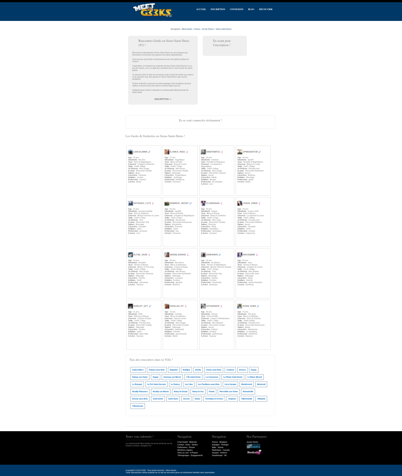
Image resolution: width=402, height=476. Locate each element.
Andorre (223, 453)
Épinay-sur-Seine (140, 377)
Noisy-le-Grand (180, 391)
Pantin (212, 391)
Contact (180, 445)
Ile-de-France (208, 29)
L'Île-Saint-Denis (193, 377)
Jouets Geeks (252, 442)
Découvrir (265, 9)
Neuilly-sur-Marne (161, 391)
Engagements (197, 455)
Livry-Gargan (230, 384)
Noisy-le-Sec (198, 391)
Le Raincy (175, 384)
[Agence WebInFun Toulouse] (253, 448)
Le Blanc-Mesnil (254, 377)
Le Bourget (137, 384)
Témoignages (183, 455)
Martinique (216, 450)
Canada (226, 450)
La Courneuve (212, 377)
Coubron (230, 370)
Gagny (155, 377)
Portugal (224, 445)
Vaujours (232, 399)
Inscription (218, 9)
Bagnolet (174, 370)
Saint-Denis (158, 399)
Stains (197, 399)
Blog (251, 9)
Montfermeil (246, 384)
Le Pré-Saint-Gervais (156, 384)
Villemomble (246, 399)
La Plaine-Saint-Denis (232, 377)
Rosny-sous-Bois (140, 399)
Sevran (186, 399)
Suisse (220, 447)
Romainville (248, 391)
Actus (187, 445)
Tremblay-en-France (214, 399)
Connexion (236, 9)
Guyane (215, 453)
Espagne (216, 445)
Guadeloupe (217, 455)
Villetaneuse (137, 406)
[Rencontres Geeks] (153, 17)
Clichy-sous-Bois (213, 370)
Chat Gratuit (182, 442)
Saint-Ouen (173, 399)
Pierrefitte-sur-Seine (229, 391)
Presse (192, 447)
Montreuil (261, 384)
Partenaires (182, 447)
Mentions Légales (185, 450)
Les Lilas (189, 384)
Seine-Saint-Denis (223, 29)
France (197, 29)
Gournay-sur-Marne (172, 377)
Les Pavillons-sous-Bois (209, 384)
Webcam (193, 442)
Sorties (195, 445)
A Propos (194, 453)
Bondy (198, 370)
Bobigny (186, 370)
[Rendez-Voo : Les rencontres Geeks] (254, 454)
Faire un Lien (183, 453)
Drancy (242, 370)
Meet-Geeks (187, 29)
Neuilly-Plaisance (140, 391)
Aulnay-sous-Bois (157, 370)
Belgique (223, 442)
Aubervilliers (138, 370)
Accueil (201, 9)
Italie (214, 447)
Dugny (254, 370)
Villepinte (261, 399)
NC (225, 455)
